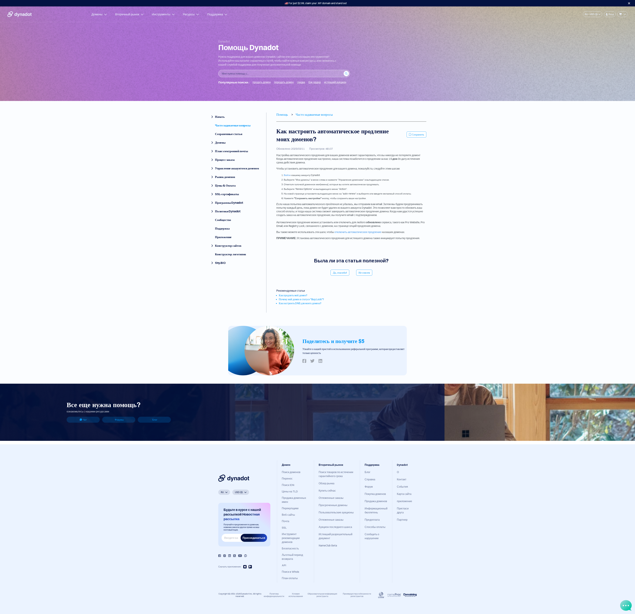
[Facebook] (219, 555)
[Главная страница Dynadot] (19, 14)
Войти (287, 175)
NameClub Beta (328, 545)
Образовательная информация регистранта (322, 595)
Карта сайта (404, 494)
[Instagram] (224, 555)
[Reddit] (245, 555)
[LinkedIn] (229, 555)
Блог (154, 419)
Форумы (119, 419)
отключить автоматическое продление (358, 232)
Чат (85, 419)
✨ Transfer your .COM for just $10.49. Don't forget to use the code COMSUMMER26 (315, 3)
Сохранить (418, 134)
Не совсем (364, 272)
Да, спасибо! (340, 272)
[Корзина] (622, 14)
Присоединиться (254, 537)
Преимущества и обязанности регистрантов (357, 595)
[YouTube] (240, 555)
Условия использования (296, 595)
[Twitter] (234, 555)
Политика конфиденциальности (274, 595)
